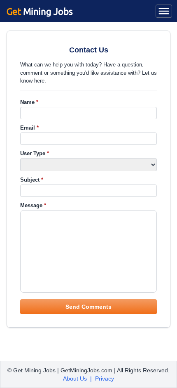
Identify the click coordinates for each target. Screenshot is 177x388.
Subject (31, 180)
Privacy (104, 378)
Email (29, 128)
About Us (75, 378)
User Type (34, 153)
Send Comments (88, 306)
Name (29, 102)
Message (33, 205)
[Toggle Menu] (164, 11)
